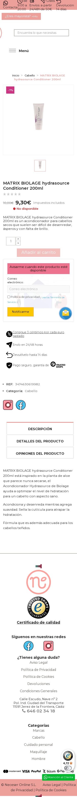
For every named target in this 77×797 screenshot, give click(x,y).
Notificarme (20, 312)
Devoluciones (38, 684)
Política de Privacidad (38, 670)
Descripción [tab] (40, 429)
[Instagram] (8, 406)
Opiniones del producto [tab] (40, 454)
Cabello (38, 737)
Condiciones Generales (38, 691)
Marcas (38, 730)
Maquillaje (38, 752)
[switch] (68, 768)
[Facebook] (21, 406)
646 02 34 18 (40, 710)
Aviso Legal (39, 662)
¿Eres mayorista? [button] (21, 16)
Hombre (38, 759)
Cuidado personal (38, 745)
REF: (9, 384)
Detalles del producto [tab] (40, 441)
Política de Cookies (38, 677)
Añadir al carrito (38, 252)
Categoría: (14, 391)
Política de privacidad (25, 296)
